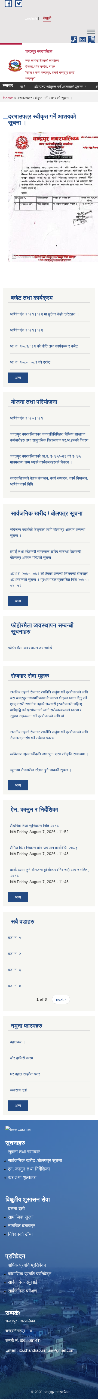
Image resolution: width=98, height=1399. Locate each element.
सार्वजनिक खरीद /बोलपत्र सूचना (35, 1160)
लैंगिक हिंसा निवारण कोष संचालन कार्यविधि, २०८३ (43, 848)
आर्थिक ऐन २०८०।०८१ (26, 418)
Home (8, 98)
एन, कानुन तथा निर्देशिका (29, 1169)
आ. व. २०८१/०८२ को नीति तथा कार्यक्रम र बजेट (44, 346)
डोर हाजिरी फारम (21, 1058)
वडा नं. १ (14, 937)
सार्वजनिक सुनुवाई (22, 1282)
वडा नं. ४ (14, 986)
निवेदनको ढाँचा (20, 1234)
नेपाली (47, 18)
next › (61, 999)
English (30, 18)
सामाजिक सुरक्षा (20, 1217)
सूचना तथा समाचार (24, 1151)
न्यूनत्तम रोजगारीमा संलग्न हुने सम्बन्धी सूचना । (41, 770)
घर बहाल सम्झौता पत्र (25, 1074)
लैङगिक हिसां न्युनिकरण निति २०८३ (34, 826)
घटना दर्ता (16, 1208)
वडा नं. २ (14, 954)
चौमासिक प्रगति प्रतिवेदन (29, 1273)
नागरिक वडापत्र (21, 1225)
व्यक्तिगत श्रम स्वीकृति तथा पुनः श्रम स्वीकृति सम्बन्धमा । (49, 754)
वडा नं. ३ (14, 970)
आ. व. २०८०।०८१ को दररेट (30, 362)
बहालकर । (17, 1042)
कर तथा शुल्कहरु (22, 1177)
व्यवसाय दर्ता (18, 1090)
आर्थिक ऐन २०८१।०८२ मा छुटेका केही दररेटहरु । (44, 314)
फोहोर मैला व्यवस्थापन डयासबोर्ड (30, 648)
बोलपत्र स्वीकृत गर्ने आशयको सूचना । (53, 86)
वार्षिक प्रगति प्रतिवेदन (27, 1265)
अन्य (18, 377)
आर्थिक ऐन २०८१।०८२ (26, 330)
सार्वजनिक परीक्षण (22, 1291)
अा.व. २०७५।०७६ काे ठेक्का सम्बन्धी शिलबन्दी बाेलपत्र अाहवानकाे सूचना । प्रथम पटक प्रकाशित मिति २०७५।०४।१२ (49, 579)
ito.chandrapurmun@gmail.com (47, 1350)
